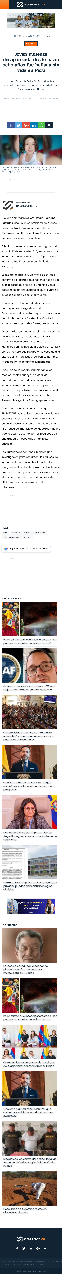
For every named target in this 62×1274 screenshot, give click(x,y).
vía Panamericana (11, 537)
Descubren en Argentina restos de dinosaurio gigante (25, 1210)
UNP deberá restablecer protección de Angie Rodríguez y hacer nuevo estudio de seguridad (30, 836)
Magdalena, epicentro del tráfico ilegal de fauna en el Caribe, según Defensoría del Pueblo (30, 1162)
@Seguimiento (28, 205)
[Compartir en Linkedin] (34, 125)
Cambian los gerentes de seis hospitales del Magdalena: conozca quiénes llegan (29, 1064)
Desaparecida (39, 533)
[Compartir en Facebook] (11, 125)
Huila (26, 533)
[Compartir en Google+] (26, 125)
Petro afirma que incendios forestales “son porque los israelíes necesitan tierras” (30, 641)
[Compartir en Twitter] (18, 125)
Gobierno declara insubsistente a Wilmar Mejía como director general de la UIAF (29, 687)
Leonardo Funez (39, 1271)
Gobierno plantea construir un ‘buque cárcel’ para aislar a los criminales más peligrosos (28, 786)
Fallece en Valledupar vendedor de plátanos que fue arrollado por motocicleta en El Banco (25, 969)
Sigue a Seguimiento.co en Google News (29, 549)
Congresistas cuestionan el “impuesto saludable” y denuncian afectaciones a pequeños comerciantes (28, 736)
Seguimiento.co (24, 202)
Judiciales (15, 533)
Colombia (31, 44)
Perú (5, 533)
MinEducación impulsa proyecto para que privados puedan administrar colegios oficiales (30, 886)
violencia (27, 537)
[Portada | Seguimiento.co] (31, 1239)
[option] (31, 154)
